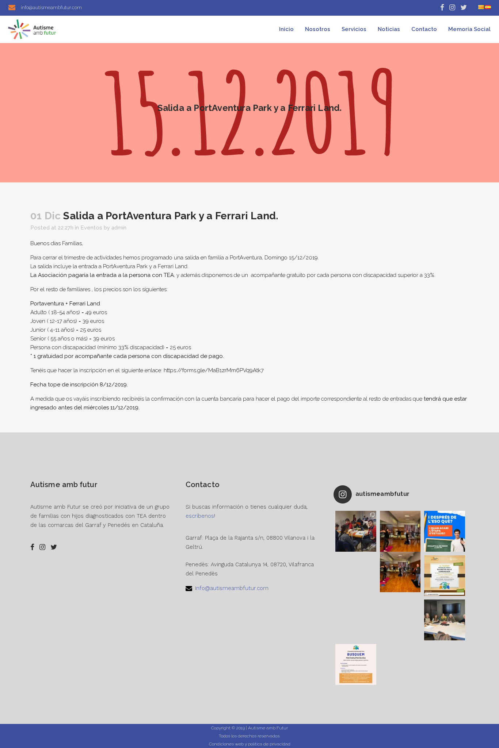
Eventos (91, 227)
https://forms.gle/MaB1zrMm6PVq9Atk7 (214, 370)
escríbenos (200, 516)
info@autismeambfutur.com (231, 588)
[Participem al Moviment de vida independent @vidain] (444, 619)
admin (118, 227)
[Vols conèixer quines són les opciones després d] (444, 531)
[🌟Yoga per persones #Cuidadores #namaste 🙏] (400, 531)
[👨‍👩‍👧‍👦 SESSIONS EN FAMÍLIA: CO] (444, 575)
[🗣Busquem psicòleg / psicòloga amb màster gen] (355, 664)
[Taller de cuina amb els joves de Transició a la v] (355, 531)
